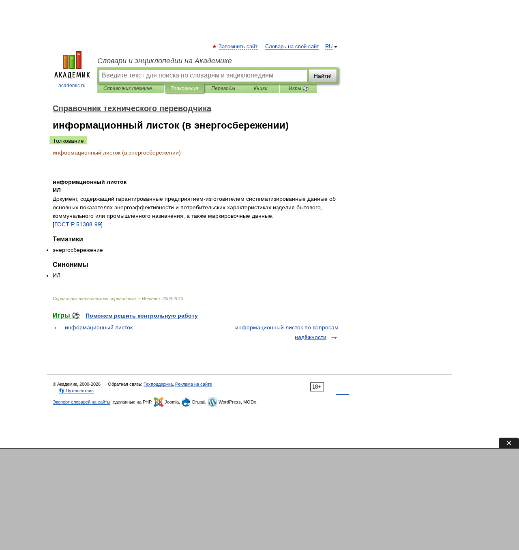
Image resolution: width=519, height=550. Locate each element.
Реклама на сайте (193, 384)
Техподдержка (158, 384)
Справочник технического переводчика (130, 88)
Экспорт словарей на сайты (81, 402)
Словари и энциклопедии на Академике (164, 61)
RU (328, 46)
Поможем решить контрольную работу (142, 315)
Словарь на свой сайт (292, 46)
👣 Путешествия (76, 390)
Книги (261, 88)
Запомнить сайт (238, 46)
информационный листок (99, 327)
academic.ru (72, 85)
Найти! (323, 76)
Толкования (184, 88)
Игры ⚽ (299, 88)
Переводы (223, 88)
